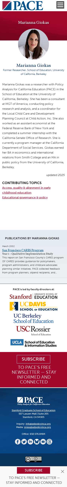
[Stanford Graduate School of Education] (33, 296)
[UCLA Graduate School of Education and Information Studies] (33, 342)
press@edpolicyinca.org (37, 427)
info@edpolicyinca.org (38, 423)
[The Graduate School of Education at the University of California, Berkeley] (33, 318)
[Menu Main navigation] (60, 5)
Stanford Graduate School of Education (33, 410)
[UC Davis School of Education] (33, 306)
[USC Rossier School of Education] (33, 330)
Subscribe (33, 470)
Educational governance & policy (25, 197)
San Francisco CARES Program (23, 250)
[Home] (22, 5)
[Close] (62, 471)
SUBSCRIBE (33, 359)
